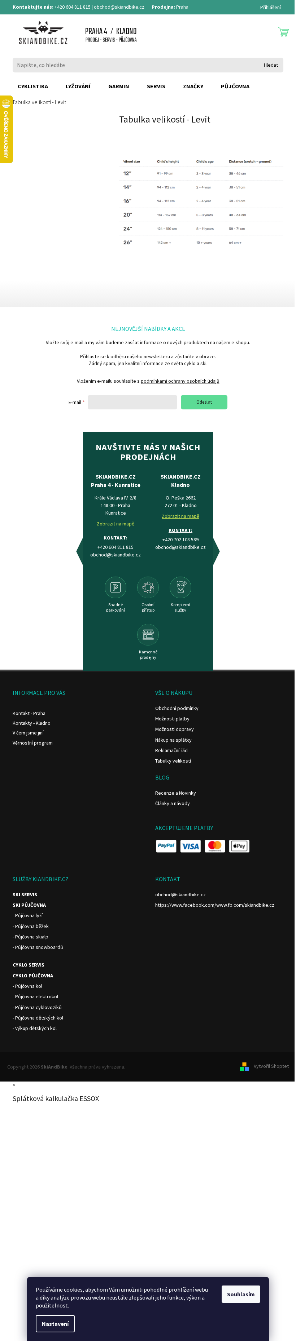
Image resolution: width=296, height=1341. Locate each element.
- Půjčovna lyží (28, 915)
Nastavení (55, 1323)
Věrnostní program (33, 743)
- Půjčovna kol (27, 986)
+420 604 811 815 (73, 7)
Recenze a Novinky (175, 793)
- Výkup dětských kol (35, 1028)
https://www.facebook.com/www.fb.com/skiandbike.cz (214, 905)
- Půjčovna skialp (30, 936)
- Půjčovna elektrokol (35, 996)
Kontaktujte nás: (33, 7)
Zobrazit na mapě (115, 523)
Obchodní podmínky (177, 708)
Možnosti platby (172, 718)
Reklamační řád (171, 750)
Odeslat (204, 402)
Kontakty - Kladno (32, 723)
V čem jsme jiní (28, 732)
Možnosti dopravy (174, 729)
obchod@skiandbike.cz (119, 7)
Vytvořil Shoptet (271, 1066)
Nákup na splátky (173, 740)
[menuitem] (33, 86)
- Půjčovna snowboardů (38, 947)
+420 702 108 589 (180, 539)
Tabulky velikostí (173, 761)
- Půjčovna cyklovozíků (37, 1007)
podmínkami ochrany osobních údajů (180, 381)
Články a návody (172, 803)
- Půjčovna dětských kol (38, 1017)
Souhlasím (241, 1294)
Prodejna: (163, 7)
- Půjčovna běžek (31, 926)
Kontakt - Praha (29, 713)
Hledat (271, 65)
